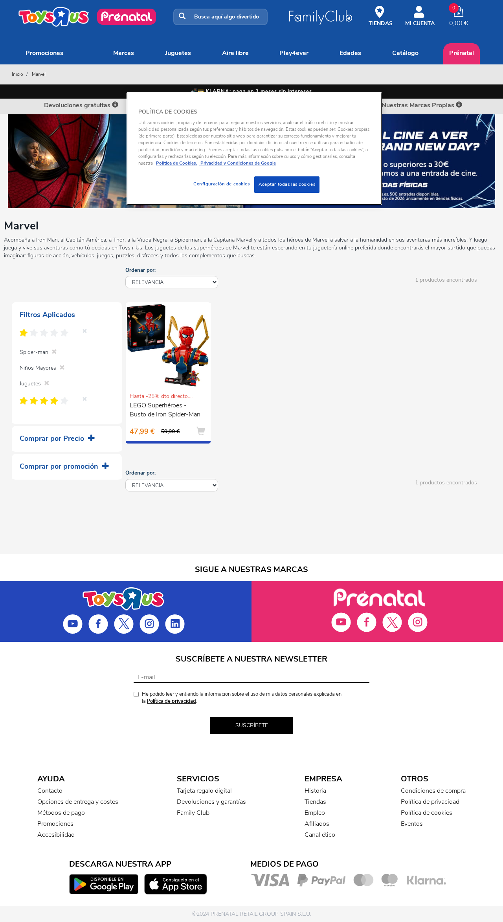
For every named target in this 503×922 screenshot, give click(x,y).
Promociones (44, 53)
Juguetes (178, 53)
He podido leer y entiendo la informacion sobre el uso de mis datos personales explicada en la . (241, 698)
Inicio (17, 74)
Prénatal (461, 53)
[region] (254, 148)
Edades (350, 53)
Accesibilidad (56, 834)
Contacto (49, 790)
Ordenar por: (140, 270)
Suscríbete (251, 725)
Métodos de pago (61, 812)
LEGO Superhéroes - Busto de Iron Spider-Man (165, 410)
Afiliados (317, 823)
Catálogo (405, 53)
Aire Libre (235, 53)
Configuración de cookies (221, 184)
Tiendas (315, 801)
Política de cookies (426, 812)
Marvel (39, 74)
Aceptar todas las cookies (287, 184)
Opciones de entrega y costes (77, 801)
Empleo (315, 812)
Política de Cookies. (176, 163)
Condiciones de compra (433, 790)
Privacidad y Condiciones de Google (237, 163)
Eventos (412, 823)
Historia (315, 790)
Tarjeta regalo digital (204, 790)
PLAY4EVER (293, 53)
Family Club (193, 812)
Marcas (123, 53)
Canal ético (320, 834)
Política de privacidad (171, 701)
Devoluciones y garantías (211, 801)
